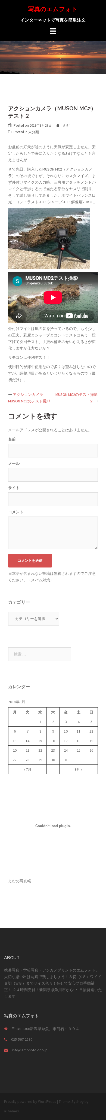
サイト (14, 487)
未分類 (33, 132)
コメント (15, 511)
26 (91, 750)
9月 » (78, 769)
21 (27, 750)
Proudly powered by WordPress (30, 1101)
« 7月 (27, 769)
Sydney (77, 1101)
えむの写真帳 (19, 881)
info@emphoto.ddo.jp (30, 1050)
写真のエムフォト (53, 9)
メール (14, 463)
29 (40, 759)
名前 (12, 439)
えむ (66, 125)
